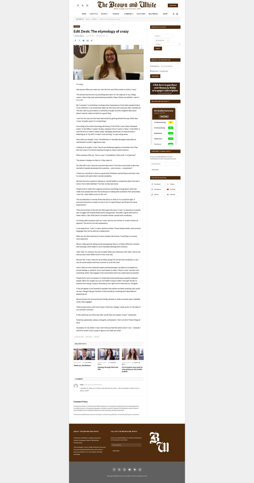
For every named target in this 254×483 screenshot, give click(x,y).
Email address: (155, 66)
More (165, 14)
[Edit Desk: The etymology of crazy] (109, 62)
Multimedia (153, 14)
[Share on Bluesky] (83, 40)
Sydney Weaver (79, 36)
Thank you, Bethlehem (82, 365)
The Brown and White (124, 476)
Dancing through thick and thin (108, 368)
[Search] (177, 14)
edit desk (89, 336)
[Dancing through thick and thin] (108, 354)
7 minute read (79, 336)
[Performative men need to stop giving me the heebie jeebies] (133, 354)
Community (128, 14)
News (84, 14)
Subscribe (172, 5)
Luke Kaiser (88, 362)
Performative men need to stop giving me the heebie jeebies (132, 369)
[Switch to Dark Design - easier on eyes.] (173, 14)
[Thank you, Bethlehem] (84, 354)
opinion (96, 336)
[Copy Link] (91, 40)
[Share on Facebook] (75, 40)
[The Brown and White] (127, 5)
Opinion (116, 14)
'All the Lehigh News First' (139, 476)
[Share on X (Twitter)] (79, 40)
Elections (141, 14)
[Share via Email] (87, 40)
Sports (104, 14)
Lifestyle (94, 14)
